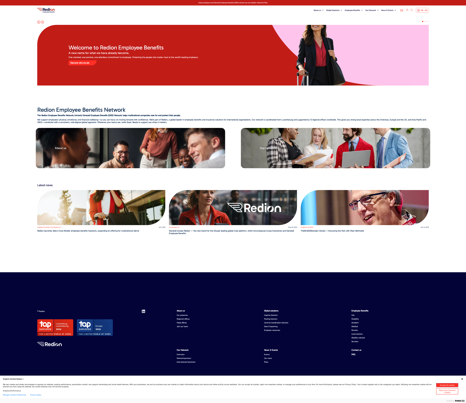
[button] (38, 22)
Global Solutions (333, 10)
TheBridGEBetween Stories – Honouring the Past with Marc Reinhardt (332, 230)
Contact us (356, 350)
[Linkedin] (143, 311)
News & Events (387, 10)
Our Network (370, 10)
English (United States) (12, 379)
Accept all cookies (447, 385)
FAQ (353, 354)
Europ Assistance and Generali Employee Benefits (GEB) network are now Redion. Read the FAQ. (233, 3)
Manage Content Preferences (14, 395)
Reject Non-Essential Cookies (447, 391)
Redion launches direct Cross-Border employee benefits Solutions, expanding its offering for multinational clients (88, 230)
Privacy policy (35, 395)
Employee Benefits (352, 10)
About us (317, 10)
